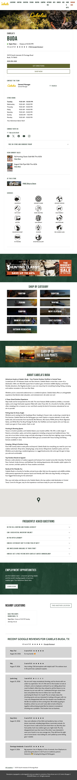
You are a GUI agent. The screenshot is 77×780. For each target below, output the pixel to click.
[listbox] (38, 268)
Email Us (54, 85)
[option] (38, 268)
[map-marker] (38, 500)
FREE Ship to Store (29, 184)
